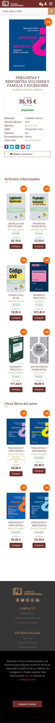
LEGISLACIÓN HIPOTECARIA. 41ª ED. (16, 225)
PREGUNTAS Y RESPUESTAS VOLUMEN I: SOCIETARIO (39, 524)
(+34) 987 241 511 (27, 613)
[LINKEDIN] (37, 600)
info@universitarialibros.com (27, 618)
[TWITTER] (22, 600)
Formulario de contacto (27, 622)
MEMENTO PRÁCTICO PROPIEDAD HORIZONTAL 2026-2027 (15, 368)
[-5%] (16, 203)
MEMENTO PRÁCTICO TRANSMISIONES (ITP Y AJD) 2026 (39, 296)
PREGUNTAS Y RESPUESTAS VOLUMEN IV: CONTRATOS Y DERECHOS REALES (16, 449)
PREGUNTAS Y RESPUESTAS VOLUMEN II (16, 524)
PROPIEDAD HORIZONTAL (39, 225)
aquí (27, 675)
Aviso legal (27, 638)
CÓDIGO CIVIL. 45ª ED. (16, 296)
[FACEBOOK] (17, 600)
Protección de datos (27, 647)
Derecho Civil (31, 125)
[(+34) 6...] (32, 600)
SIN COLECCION (33, 140)
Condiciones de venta (27, 642)
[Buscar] (51, 11)
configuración (27, 679)
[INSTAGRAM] (27, 600)
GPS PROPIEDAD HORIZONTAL (39, 368)
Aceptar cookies (27, 704)
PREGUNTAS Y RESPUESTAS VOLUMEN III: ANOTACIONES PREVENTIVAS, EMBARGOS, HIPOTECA (39, 449)
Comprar (16, 246)
